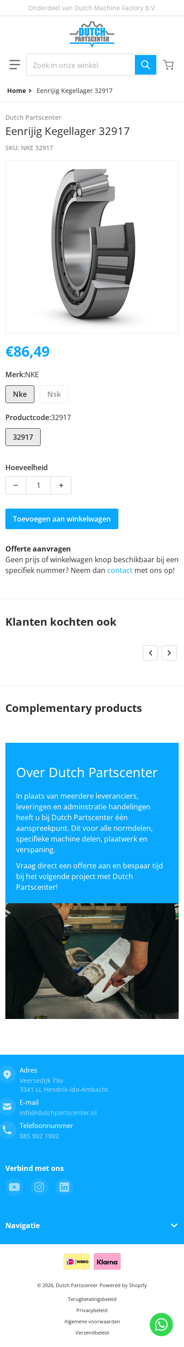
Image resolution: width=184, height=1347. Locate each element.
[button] (14, 65)
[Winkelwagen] (169, 64)
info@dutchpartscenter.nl (58, 1112)
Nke (20, 394)
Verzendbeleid (92, 1332)
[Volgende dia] (169, 653)
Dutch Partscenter (77, 1285)
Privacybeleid (92, 1310)
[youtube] (14, 1187)
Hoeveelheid (26, 467)
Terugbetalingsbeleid (92, 1299)
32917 (23, 437)
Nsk (54, 394)
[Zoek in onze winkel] (145, 65)
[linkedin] (64, 1187)
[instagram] (39, 1187)
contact (120, 570)
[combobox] (92, 65)
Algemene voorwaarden (92, 1321)
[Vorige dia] (150, 653)
